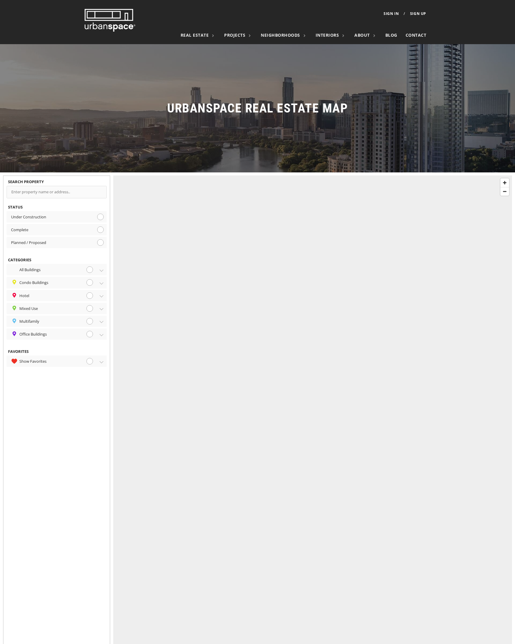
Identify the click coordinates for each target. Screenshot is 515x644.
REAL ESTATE (195, 35)
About (362, 35)
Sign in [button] (391, 14)
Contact (416, 35)
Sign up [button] (418, 14)
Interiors (327, 35)
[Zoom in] (504, 182)
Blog (391, 35)
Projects (234, 35)
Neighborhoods (280, 35)
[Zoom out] (504, 191)
